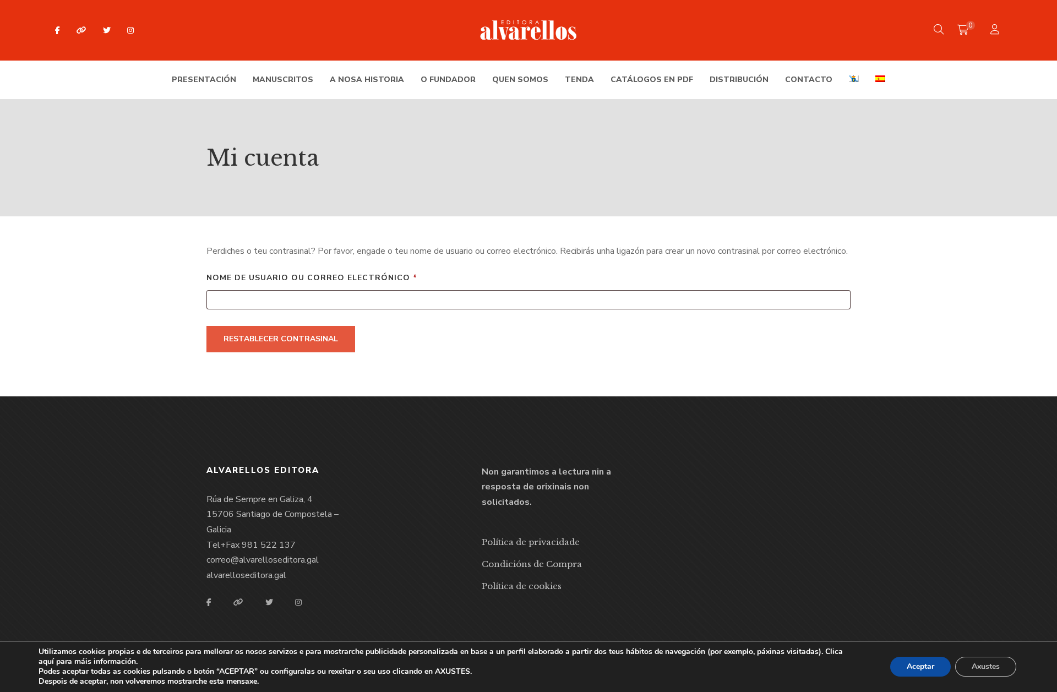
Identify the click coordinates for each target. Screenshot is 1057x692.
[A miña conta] (996, 30)
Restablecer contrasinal (281, 339)
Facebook (57, 30)
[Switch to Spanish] (880, 80)
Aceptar (920, 666)
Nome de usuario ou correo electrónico (343, 277)
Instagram (130, 30)
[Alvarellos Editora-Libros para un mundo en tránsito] (529, 30)
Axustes (986, 666)
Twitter (107, 30)
